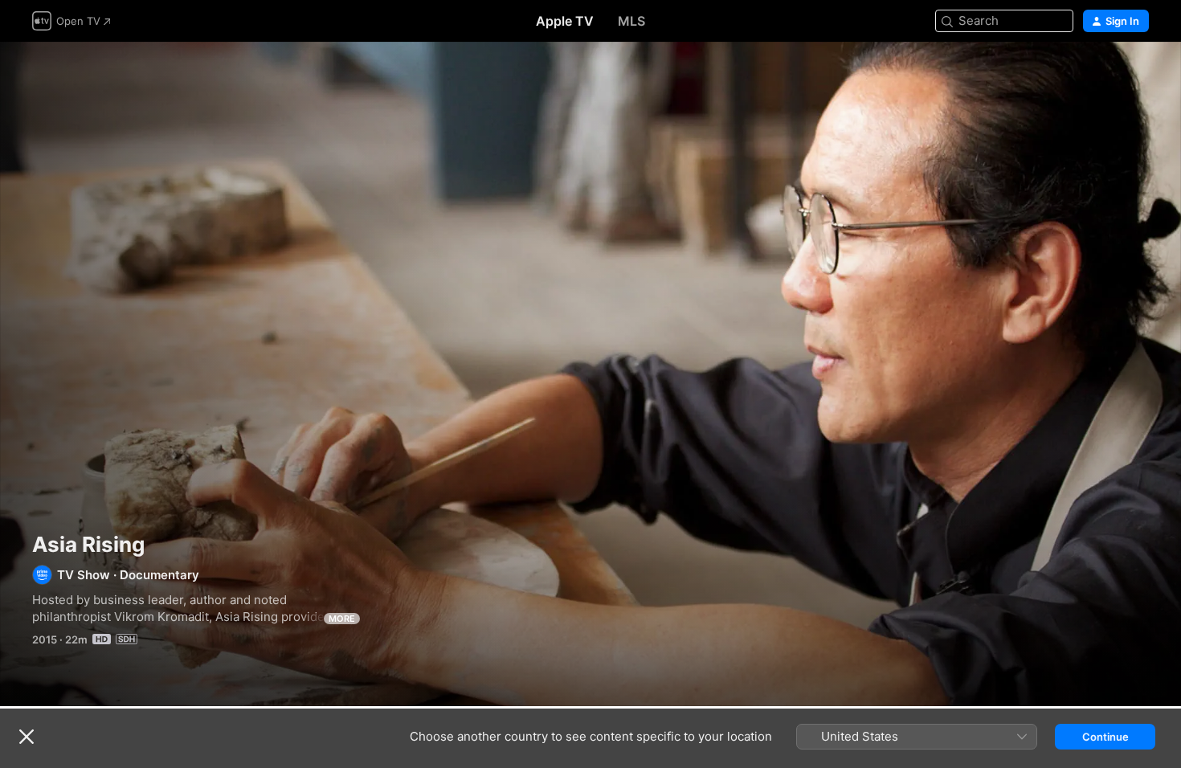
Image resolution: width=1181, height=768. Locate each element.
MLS (631, 21)
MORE (342, 618)
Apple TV (565, 21)
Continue (1105, 736)
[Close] (26, 736)
